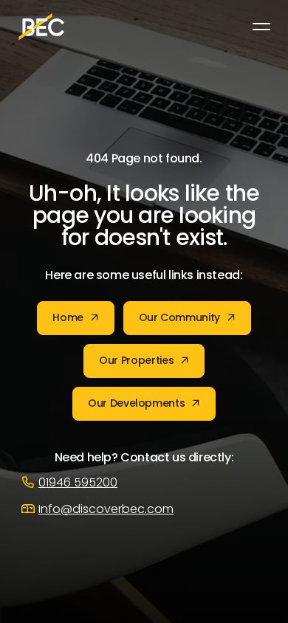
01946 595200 (77, 483)
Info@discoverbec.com (106, 510)
